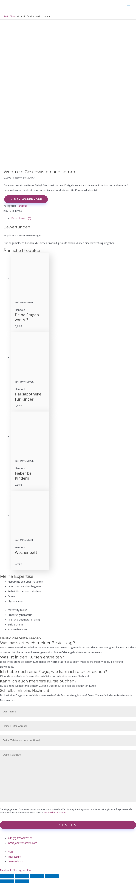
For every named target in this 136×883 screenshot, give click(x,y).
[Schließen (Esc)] (7, 876)
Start (6, 16)
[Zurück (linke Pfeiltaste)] (7, 881)
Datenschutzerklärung (55, 812)
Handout (21, 205)
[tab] (71, 218)
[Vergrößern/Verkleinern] (52, 876)
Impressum (14, 856)
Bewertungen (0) (21, 218)
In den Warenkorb (26, 199)
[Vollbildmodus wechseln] (37, 876)
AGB (10, 851)
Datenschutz (15, 861)
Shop (12, 16)
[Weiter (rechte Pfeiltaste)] (22, 881)
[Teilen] (22, 876)
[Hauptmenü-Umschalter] (128, 6)
